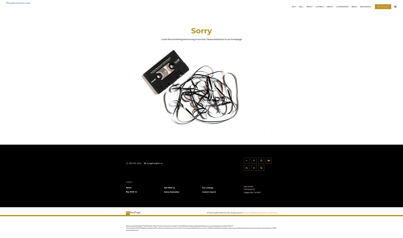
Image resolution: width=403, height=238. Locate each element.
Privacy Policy (247, 213)
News (354, 7)
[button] (383, 6)
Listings (320, 7)
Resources (365, 7)
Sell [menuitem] (301, 7)
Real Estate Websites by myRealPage (265, 213)
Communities (342, 7)
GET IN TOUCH (383, 7)
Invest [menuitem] (309, 7)
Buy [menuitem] (294, 7)
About (330, 7)
